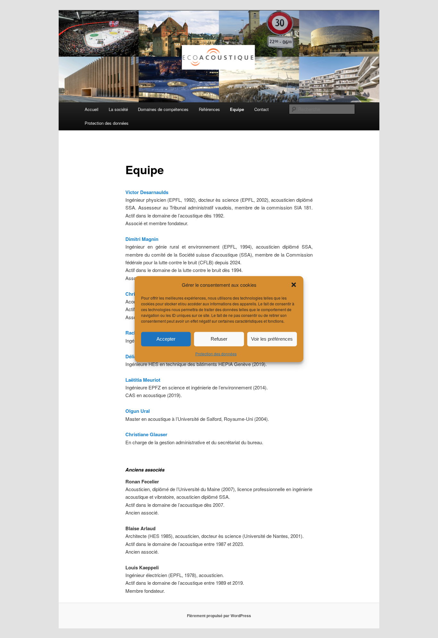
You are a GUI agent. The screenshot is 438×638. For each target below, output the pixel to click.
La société (118, 109)
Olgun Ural (137, 410)
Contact (261, 109)
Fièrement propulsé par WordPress (219, 615)
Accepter (165, 339)
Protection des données (216, 353)
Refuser (219, 339)
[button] (294, 284)
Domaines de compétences (163, 109)
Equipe (237, 109)
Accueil (91, 109)
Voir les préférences (272, 339)
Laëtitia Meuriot (142, 379)
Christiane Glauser (146, 434)
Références (209, 109)
